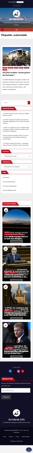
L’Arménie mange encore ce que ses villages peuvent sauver (16, 238)
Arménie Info (16, 19)
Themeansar (16, 432)
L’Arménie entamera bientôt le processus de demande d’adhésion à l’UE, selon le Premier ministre (16, 121)
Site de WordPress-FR (9, 190)
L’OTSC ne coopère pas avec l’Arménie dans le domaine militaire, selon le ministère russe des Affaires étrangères (16, 129)
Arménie (5, 67)
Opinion (21, 67)
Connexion (6, 177)
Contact (17, 436)
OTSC (11, 310)
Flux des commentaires (9, 186)
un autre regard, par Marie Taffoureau (13, 234)
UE (17, 272)
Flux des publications (9, 181)
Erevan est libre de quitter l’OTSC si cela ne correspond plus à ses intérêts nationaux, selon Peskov (15, 137)
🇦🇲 (29, 449)
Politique (26, 67)
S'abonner (6, 397)
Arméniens (10, 67)
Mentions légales (26, 436)
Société (5, 69)
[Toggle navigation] (16, 30)
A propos (11, 436)
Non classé (12, 272)
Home (4, 436)
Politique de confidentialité (16, 441)
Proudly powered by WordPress (11, 430)
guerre (16, 67)
